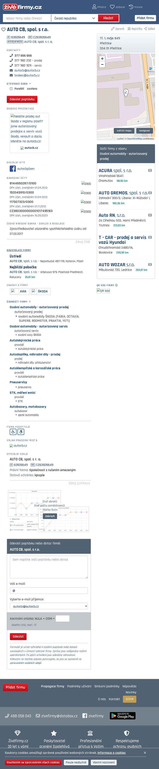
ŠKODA (43, 291)
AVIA (23, 291)
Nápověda (129, 686)
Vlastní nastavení (104, 762)
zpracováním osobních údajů (25, 663)
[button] (99, 7)
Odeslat (18, 636)
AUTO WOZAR (117, 264)
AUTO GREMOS (123, 193)
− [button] (102, 64)
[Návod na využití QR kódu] (117, 285)
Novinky (131, 692)
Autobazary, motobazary (28, 406)
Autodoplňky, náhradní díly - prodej (35, 354)
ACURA (115, 170)
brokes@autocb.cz (27, 75)
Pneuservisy (18, 382)
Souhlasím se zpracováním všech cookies (33, 762)
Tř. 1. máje (107, 38)
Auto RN (112, 215)
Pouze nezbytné (76, 762)
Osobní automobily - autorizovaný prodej (39, 307)
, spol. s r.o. (23, 261)
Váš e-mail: (17, 584)
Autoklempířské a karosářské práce (35, 368)
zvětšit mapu (124, 130)
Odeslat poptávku (22, 99)
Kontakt (114, 699)
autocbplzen (26, 168)
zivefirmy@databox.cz (59, 716)
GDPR (129, 699)
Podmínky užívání (79, 686)
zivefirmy (96, 716)
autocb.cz (20, 445)
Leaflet (120, 138)
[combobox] (27, 18)
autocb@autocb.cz (27, 70)
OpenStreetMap (134, 138)
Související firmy (19, 250)
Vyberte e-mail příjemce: (27, 599)
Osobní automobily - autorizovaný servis (39, 326)
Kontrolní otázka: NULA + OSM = (33, 618)
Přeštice (105, 43)
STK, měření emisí (22, 392)
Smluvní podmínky (106, 686)
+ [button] (102, 58)
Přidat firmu (145, 18)
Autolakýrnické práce (25, 340)
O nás (102, 699)
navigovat (144, 130)
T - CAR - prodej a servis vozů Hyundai (122, 240)
